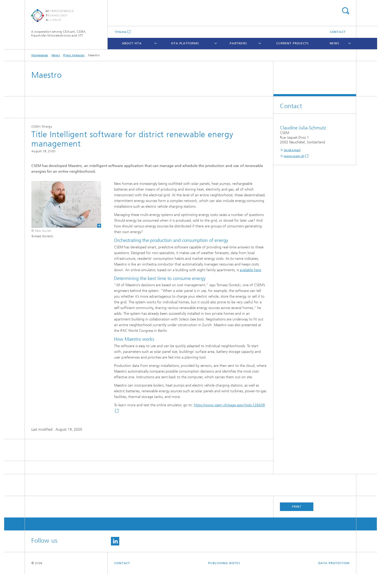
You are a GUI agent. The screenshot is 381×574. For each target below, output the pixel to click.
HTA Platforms (185, 43)
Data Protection (334, 563)
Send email (292, 150)
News (335, 43)
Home (121, 31)
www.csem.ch (294, 156)
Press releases (73, 55)
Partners (238, 43)
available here (250, 270)
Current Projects (292, 43)
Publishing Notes (224, 563)
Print (297, 506)
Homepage (39, 55)
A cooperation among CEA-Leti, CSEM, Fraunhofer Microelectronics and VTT (58, 33)
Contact (338, 32)
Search (345, 10)
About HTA (132, 43)
